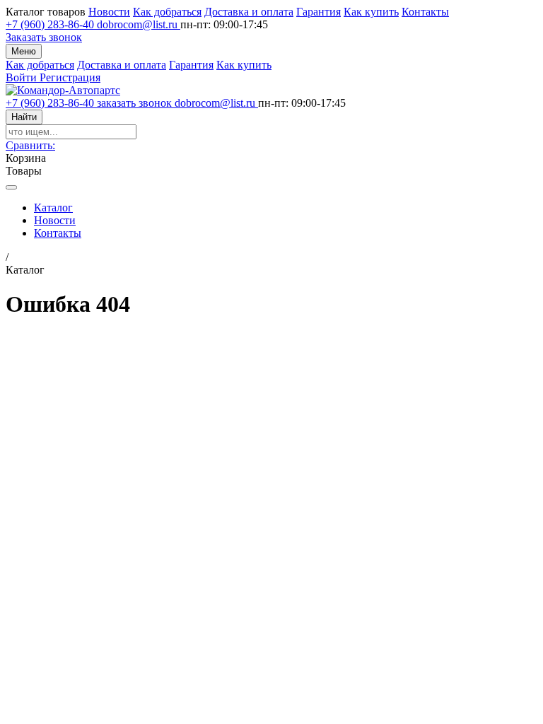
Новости (109, 12)
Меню (23, 51)
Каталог (53, 208)
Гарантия (318, 12)
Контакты (425, 12)
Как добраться (167, 12)
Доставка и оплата (248, 12)
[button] (30, 145)
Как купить (371, 12)
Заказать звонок (44, 37)
